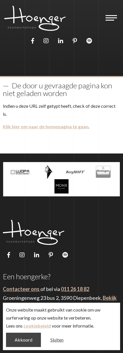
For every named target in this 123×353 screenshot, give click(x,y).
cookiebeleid (37, 325)
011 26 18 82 (75, 289)
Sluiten (57, 339)
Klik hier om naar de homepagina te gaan (45, 126)
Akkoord (23, 339)
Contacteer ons (21, 289)
